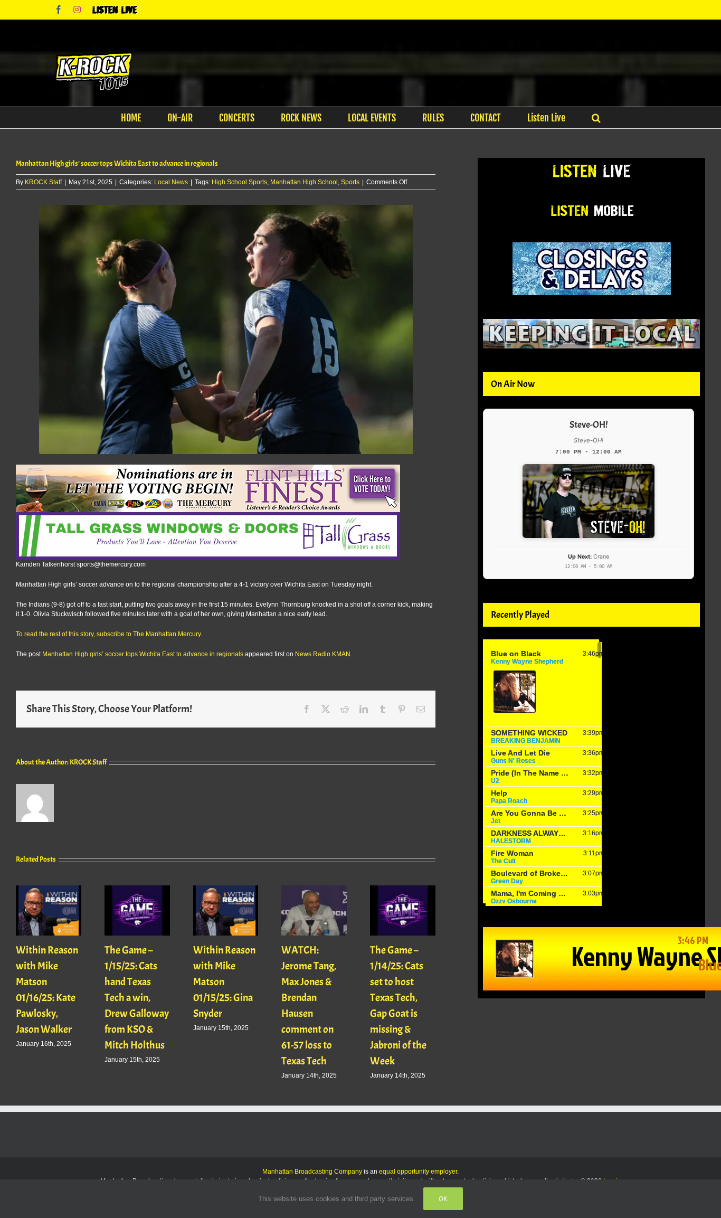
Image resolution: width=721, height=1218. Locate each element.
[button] (596, 117)
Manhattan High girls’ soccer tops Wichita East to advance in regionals (142, 654)
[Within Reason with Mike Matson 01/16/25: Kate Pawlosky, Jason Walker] (48, 889)
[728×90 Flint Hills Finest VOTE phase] (208, 469)
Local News (171, 182)
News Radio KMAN (322, 654)
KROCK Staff (43, 182)
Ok (443, 1198)
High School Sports (239, 182)
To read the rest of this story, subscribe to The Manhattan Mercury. (109, 634)
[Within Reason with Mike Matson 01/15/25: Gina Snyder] (226, 889)
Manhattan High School (304, 182)
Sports (350, 182)
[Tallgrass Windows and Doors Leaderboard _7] (208, 517)
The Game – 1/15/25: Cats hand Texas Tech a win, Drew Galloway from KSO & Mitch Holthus (137, 997)
